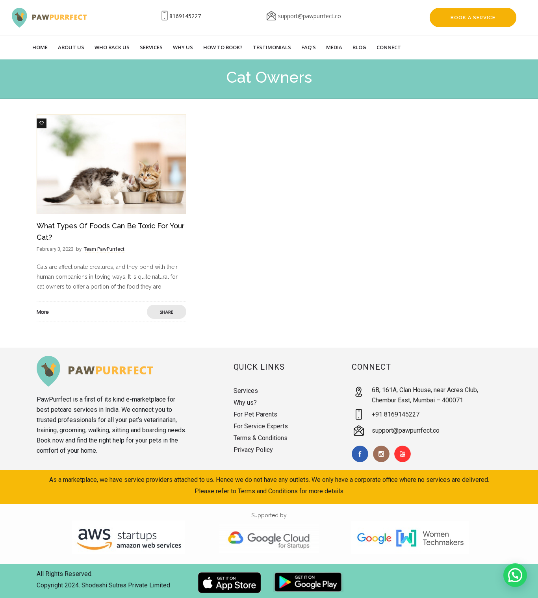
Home (40, 47)
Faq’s (308, 47)
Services (151, 47)
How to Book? (223, 47)
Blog (359, 47)
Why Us (183, 47)
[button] (515, 575)
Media (334, 47)
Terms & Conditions (261, 438)
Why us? (245, 402)
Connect (389, 47)
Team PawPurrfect (104, 249)
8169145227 (185, 16)
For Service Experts (261, 426)
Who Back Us (112, 47)
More (43, 311)
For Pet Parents (255, 414)
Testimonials (272, 47)
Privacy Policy (253, 450)
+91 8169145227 (395, 414)
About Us (71, 47)
